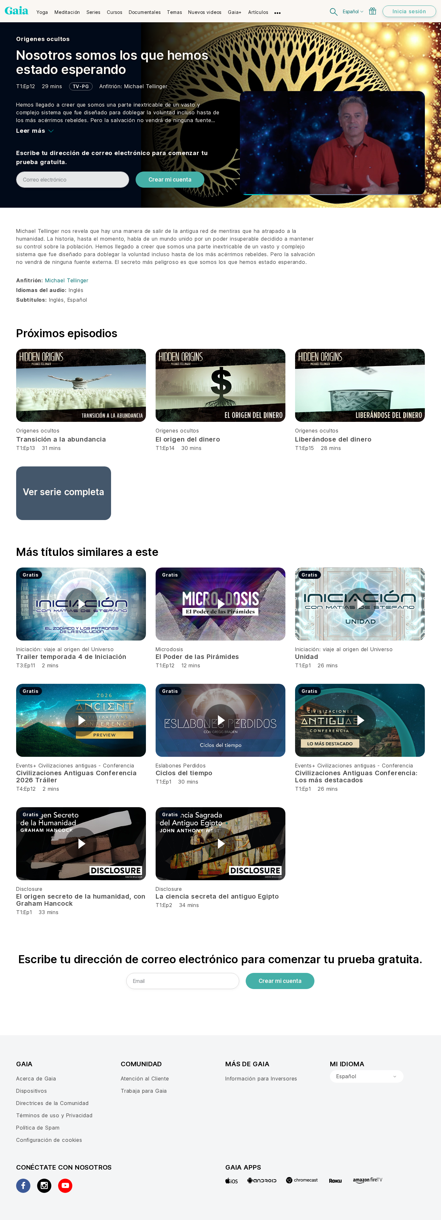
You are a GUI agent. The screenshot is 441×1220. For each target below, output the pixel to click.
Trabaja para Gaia (144, 1091)
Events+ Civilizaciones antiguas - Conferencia (75, 765)
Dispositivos (31, 1091)
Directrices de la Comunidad (52, 1103)
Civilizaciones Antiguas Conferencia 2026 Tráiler (76, 776)
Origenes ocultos (43, 39)
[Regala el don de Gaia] (372, 11)
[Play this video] (81, 604)
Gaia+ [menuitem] (235, 12)
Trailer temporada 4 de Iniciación (71, 657)
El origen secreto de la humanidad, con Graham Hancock (81, 899)
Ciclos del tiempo (184, 773)
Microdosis (169, 649)
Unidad (306, 657)
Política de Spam (37, 1127)
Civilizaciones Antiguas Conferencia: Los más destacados (356, 776)
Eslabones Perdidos (181, 765)
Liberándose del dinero (333, 439)
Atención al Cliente (145, 1078)
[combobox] (367, 1076)
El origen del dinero (188, 439)
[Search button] (334, 11)
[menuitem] (42, 10)
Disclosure (29, 889)
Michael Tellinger (146, 86)
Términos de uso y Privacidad (54, 1115)
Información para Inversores (261, 1078)
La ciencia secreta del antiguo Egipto (217, 896)
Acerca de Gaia (36, 1078)
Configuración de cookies (49, 1140)
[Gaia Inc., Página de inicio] (16, 10)
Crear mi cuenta (170, 179)
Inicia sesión (409, 11)
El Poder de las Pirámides (197, 657)
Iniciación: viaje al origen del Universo (65, 649)
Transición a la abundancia (61, 439)
